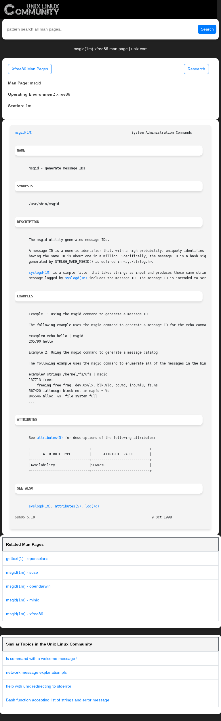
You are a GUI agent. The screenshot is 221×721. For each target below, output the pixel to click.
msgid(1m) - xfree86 (24, 613)
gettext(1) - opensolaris (27, 558)
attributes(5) (50, 438)
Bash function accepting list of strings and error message (57, 700)
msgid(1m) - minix (22, 600)
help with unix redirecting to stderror (38, 686)
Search (207, 29)
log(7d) (92, 506)
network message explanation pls (36, 672)
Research (196, 69)
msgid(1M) (24, 133)
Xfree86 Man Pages (30, 69)
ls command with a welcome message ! (41, 658)
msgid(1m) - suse (22, 572)
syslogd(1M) (40, 273)
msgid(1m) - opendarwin (28, 586)
